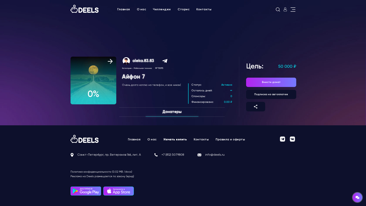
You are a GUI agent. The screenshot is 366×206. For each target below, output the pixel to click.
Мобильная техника (143, 68)
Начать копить (175, 139)
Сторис (183, 9)
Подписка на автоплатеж (271, 94)
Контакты (203, 9)
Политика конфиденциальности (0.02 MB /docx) (101, 172)
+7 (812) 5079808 (172, 154)
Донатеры (171, 112)
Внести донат (271, 82)
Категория (127, 68)
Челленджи (162, 9)
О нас (141, 9)
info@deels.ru (215, 154)
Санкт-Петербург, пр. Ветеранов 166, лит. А (109, 154)
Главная (123, 9)
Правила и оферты (230, 139)
